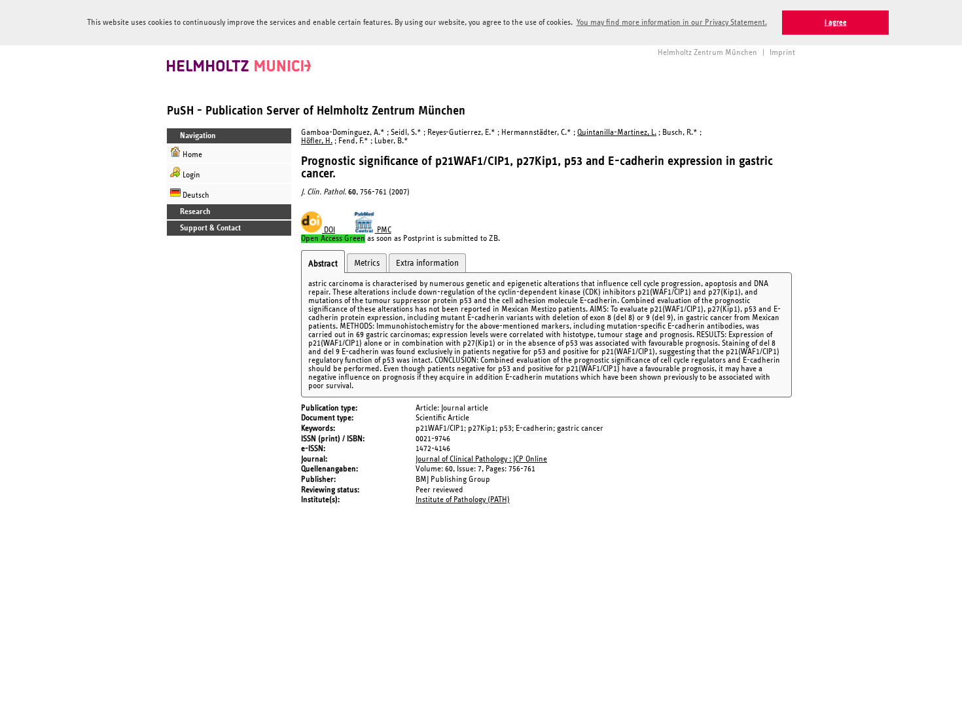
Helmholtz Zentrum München (707, 52)
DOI (328, 230)
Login (190, 175)
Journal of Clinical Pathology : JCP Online (481, 459)
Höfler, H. (316, 141)
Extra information (427, 263)
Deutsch (195, 195)
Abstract (323, 263)
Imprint (782, 52)
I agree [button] (836, 22)
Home (191, 155)
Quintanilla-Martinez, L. (616, 132)
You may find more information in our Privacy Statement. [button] (672, 22)
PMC (383, 230)
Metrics (367, 263)
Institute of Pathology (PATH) (463, 500)
